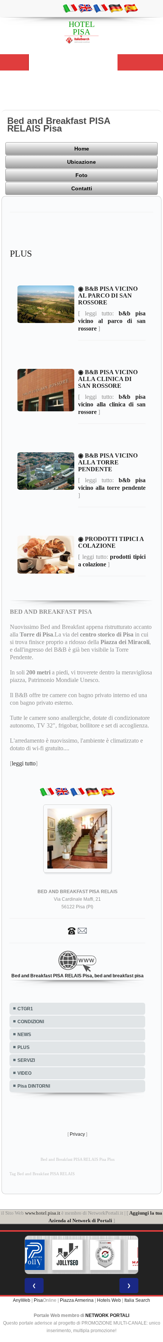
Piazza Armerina (77, 1300)
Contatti (81, 188)
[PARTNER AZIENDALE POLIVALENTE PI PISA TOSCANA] (29, 1255)
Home (81, 149)
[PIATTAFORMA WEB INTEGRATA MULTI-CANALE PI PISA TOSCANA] (105, 1255)
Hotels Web (109, 1300)
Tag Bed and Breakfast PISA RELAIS (42, 1174)
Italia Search (137, 1300)
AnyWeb (21, 1300)
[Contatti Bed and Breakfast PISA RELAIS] (77, 930)
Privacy (77, 1134)
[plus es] (130, 8)
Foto (81, 175)
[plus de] (115, 8)
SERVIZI (26, 1060)
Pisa (38, 1300)
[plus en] (85, 8)
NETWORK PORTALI (107, 1315)
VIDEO (24, 1073)
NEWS (24, 1034)
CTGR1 (25, 1008)
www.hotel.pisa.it (42, 1213)
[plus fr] (100, 8)
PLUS (23, 1047)
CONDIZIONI (30, 1021)
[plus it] (70, 8)
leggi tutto (24, 763)
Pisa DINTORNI (33, 1086)
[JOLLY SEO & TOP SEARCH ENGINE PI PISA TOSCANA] (67, 1255)
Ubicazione (81, 162)
